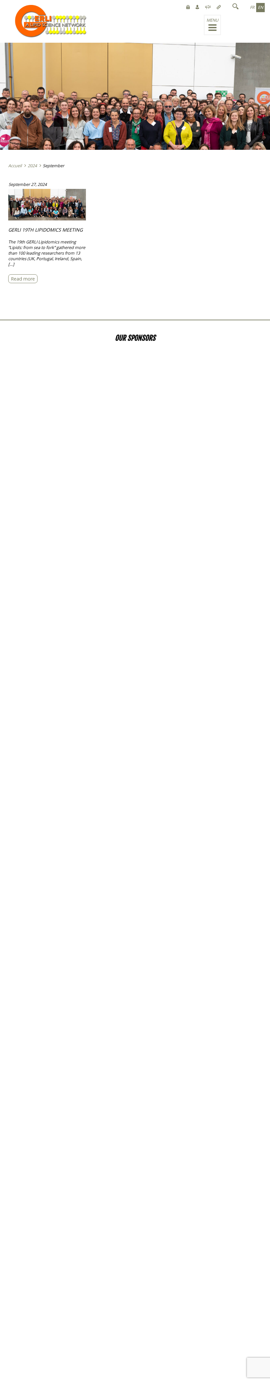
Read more (23, 279)
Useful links (10, 8)
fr (252, 7)
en (260, 7)
